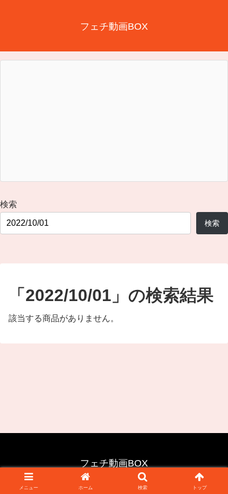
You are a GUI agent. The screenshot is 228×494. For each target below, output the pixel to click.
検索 (8, 204)
